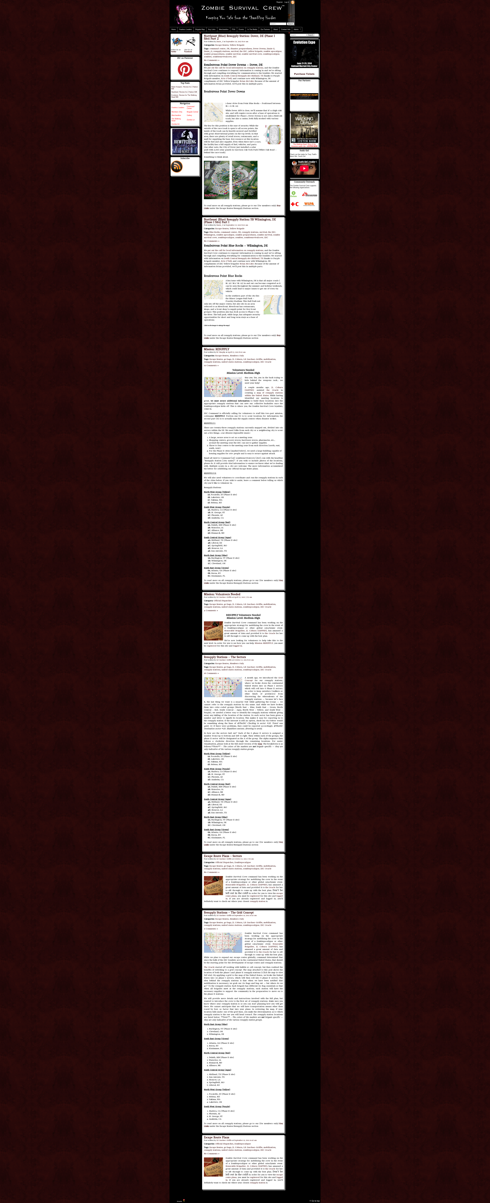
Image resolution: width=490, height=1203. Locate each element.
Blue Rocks (214, 232)
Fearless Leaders (185, 29)
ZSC (235, 57)
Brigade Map (200, 29)
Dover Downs (259, 48)
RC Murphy (220, 352)
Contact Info (285, 29)
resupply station (257, 901)
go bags (227, 359)
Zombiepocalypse (242, 862)
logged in (237, 646)
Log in (286, 2)
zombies (208, 57)
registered (212, 646)
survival (234, 51)
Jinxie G (270, 48)
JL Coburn (237, 359)
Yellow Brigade (237, 45)
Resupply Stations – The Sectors (225, 657)
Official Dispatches (223, 601)
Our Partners (265, 29)
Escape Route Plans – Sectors (223, 856)
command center (217, 48)
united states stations (232, 362)
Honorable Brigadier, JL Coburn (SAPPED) (245, 631)
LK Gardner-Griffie (252, 359)
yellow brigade (255, 51)
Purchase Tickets (304, 74)
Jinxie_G (219, 41)
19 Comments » (211, 365)
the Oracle (272, 390)
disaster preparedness (241, 48)
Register (280, 2)
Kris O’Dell (226, 78)
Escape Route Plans (216, 1137)
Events (241, 29)
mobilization (269, 359)
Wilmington (209, 235)
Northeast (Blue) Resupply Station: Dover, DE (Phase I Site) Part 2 (239, 37)
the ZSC (243, 51)
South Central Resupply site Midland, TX (243, 76)
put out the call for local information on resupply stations (235, 68)
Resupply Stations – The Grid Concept (229, 912)
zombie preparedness (214, 54)
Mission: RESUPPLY (216, 349)
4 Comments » (211, 610)
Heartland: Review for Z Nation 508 (184, 92)
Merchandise (223, 29)
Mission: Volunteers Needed (222, 594)
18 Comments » (211, 673)
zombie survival (233, 54)
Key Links (212, 29)
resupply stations (221, 51)
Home (173, 29)
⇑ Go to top (314, 1201)
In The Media (252, 29)
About (275, 29)
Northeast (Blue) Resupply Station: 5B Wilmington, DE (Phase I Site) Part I (240, 220)
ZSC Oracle (265, 362)
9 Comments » (211, 929)
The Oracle (209, 967)
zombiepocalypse (271, 54)
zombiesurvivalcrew (222, 57)
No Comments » (212, 60)
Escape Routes (222, 45)
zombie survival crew (252, 54)
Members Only (237, 356)
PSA (233, 29)
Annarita (179, 1201)
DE (228, 48)
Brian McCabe (247, 81)
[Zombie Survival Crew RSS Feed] (293, 2)
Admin (295, 29)
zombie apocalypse (272, 51)
